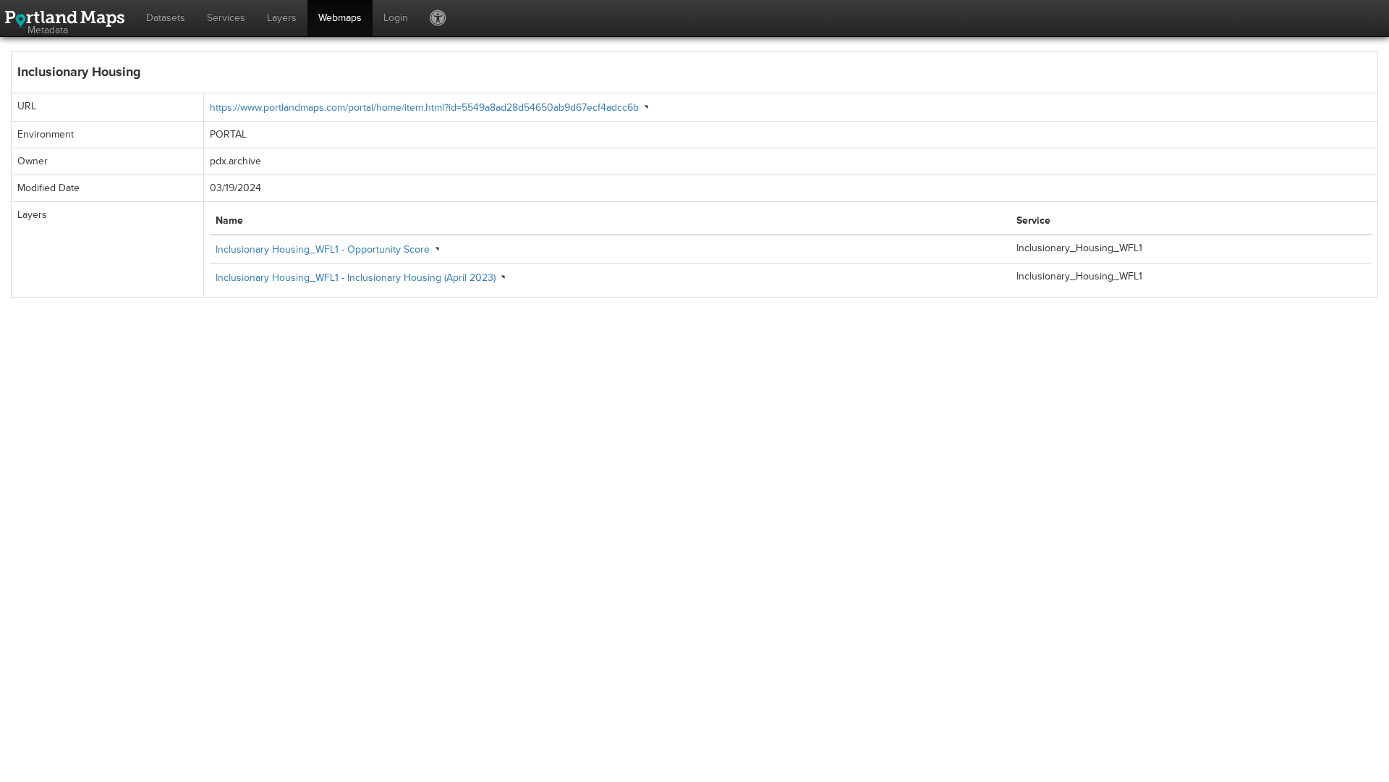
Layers (282, 18)
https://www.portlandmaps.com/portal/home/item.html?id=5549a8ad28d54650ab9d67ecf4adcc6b (424, 107)
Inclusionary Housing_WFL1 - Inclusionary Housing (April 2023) (356, 278)
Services (226, 18)
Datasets (165, 18)
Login (395, 18)
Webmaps (340, 18)
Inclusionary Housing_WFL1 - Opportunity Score (323, 249)
